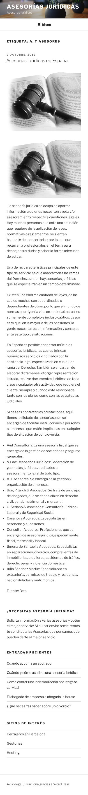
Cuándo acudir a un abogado (29, 663)
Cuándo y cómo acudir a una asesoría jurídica (42, 673)
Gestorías (14, 743)
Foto (23, 591)
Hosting (13, 753)
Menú (46, 24)
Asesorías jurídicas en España (37, 60)
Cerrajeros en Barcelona (26, 734)
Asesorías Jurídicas (43, 6)
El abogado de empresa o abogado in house (41, 697)
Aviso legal (14, 784)
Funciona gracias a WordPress (47, 784)
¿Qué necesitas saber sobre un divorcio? (39, 706)
